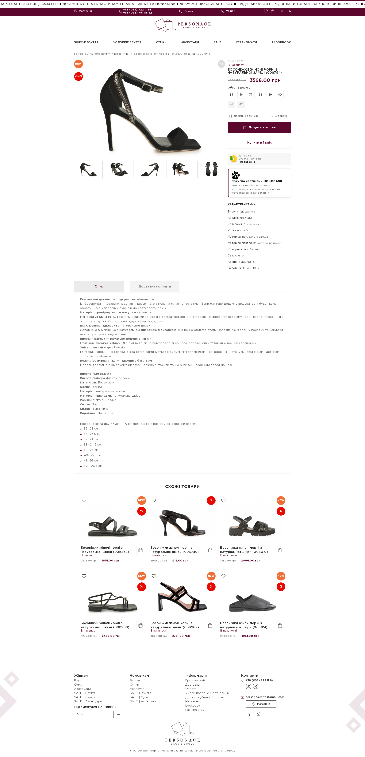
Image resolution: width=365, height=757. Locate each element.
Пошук (189, 11)
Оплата (191, 689)
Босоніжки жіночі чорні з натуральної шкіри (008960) (105, 625)
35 (231, 95)
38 (260, 95)
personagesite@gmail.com (265, 697)
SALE (217, 42)
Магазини (85, 11)
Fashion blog (194, 710)
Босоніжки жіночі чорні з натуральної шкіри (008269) (105, 549)
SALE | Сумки (84, 697)
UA (288, 11)
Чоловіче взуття (127, 42)
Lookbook (192, 705)
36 (241, 95)
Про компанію (195, 680)
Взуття (79, 680)
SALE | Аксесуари (88, 701)
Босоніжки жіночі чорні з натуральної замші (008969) (175, 625)
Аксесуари (190, 42)
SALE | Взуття (84, 693)
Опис (99, 286)
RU (282, 11)
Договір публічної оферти (205, 697)
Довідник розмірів (246, 116)
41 (231, 104)
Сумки (161, 42)
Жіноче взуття (86, 42)
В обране (279, 115)
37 (251, 95)
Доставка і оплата (154, 286)
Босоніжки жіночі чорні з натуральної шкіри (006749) (175, 549)
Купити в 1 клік (259, 142)
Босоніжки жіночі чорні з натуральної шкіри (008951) (243, 625)
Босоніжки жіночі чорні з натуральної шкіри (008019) (244, 549)
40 (280, 95)
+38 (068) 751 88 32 (137, 13)
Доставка (192, 685)
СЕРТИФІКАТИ (246, 42)
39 (270, 95)
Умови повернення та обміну (207, 693)
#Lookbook (281, 42)
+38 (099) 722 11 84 (137, 10)
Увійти (230, 11)
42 (241, 104)
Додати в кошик (262, 127)
